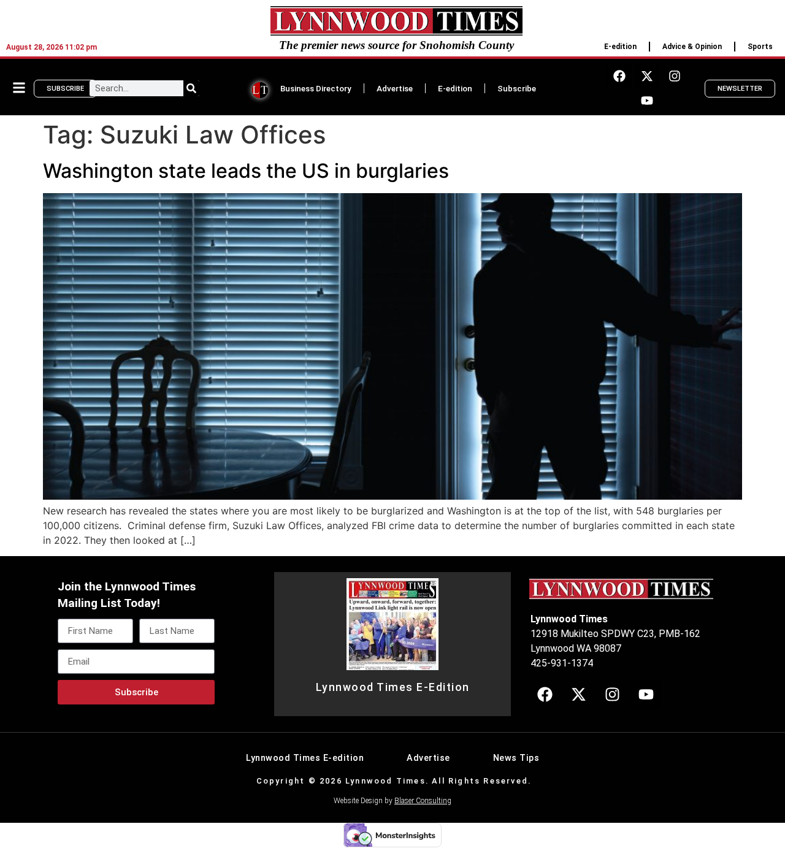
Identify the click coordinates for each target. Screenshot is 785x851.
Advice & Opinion (692, 46)
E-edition (620, 46)
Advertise (395, 88)
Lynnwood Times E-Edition (393, 687)
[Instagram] (674, 76)
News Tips (516, 758)
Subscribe (516, 88)
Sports (760, 46)
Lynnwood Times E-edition (305, 758)
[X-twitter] (647, 76)
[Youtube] (647, 100)
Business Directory (315, 88)
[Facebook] (619, 76)
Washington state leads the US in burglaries (246, 171)
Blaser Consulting (422, 800)
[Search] (191, 88)
